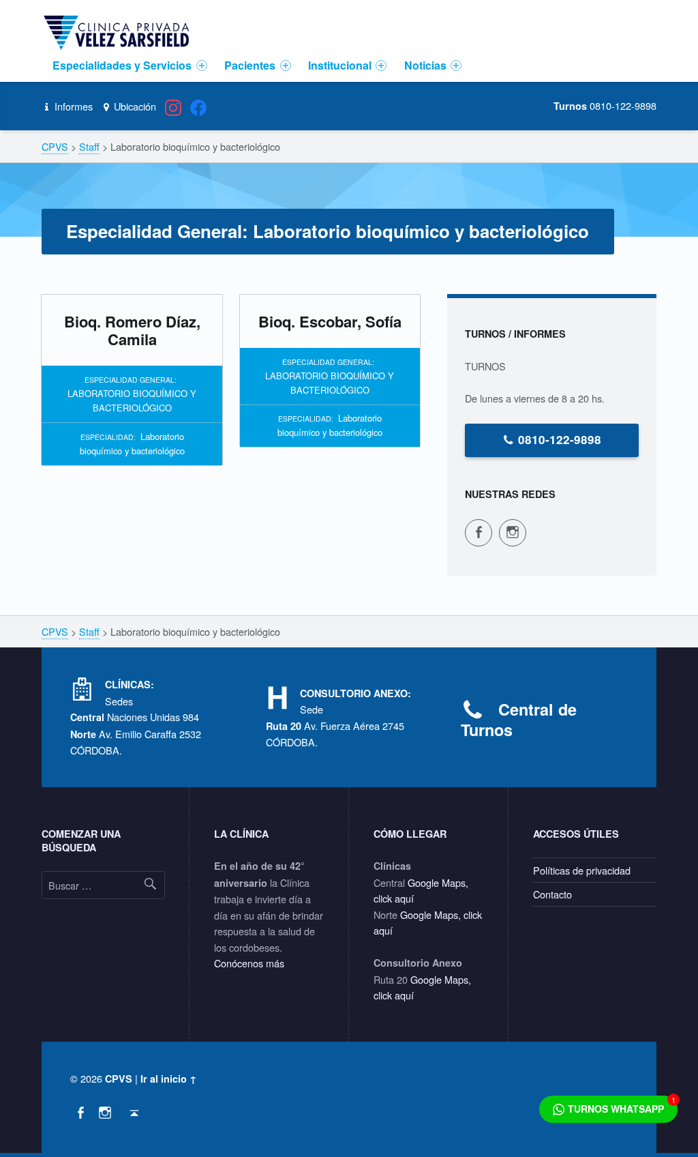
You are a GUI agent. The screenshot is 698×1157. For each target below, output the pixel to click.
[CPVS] (119, 31)
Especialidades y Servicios (122, 65)
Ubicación (133, 106)
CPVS (118, 1078)
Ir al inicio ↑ (168, 1078)
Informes (72, 106)
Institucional (339, 65)
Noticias (425, 65)
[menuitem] (130, 65)
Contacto (552, 894)
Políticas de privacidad (582, 870)
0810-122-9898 (559, 439)
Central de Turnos (518, 719)
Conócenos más (249, 963)
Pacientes (249, 65)
